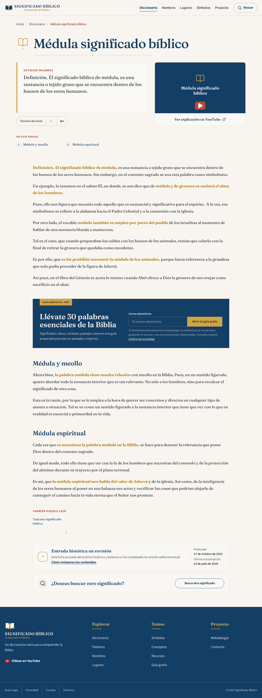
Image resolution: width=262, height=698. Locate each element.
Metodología (220, 638)
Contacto (217, 647)
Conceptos (159, 647)
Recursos (158, 656)
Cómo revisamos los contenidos (73, 562)
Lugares (186, 7)
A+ (62, 121)
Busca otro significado (200, 583)
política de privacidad (142, 339)
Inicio (20, 24)
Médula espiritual (85, 144)
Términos (69, 690)
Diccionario (148, 7)
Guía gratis (159, 665)
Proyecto (221, 7)
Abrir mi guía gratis (204, 321)
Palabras (98, 647)
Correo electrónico (140, 314)
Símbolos (203, 7)
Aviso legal (11, 690)
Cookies (50, 690)
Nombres (168, 7)
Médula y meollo (35, 144)
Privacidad (32, 690)
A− (51, 121)
